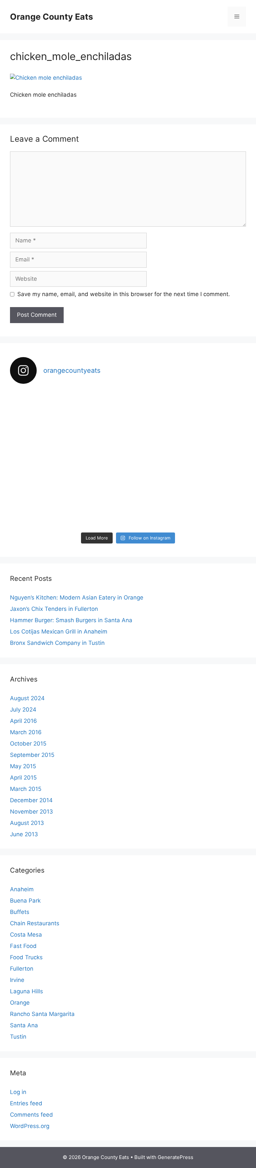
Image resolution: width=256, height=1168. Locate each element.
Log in (18, 1092)
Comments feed (31, 1114)
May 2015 (23, 766)
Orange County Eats (51, 17)
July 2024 (23, 709)
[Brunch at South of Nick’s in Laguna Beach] (208, 459)
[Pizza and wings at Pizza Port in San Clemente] (48, 459)
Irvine (17, 980)
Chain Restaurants (34, 923)
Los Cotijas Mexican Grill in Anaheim (58, 631)
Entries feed (26, 1103)
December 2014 (31, 800)
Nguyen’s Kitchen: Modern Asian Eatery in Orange (76, 597)
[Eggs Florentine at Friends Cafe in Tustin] (48, 413)
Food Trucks (26, 957)
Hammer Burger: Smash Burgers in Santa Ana (71, 620)
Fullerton (21, 968)
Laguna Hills (26, 991)
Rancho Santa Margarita (42, 1014)
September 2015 (32, 755)
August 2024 (27, 698)
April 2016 (23, 721)
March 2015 (25, 789)
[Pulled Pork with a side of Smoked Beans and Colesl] (128, 413)
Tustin (18, 1036)
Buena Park (25, 900)
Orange (20, 1002)
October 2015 (28, 743)
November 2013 (31, 811)
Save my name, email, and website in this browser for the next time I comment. (123, 294)
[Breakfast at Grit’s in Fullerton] (128, 505)
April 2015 (23, 777)
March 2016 (26, 732)
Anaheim (22, 889)
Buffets (19, 912)
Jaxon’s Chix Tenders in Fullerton (54, 609)
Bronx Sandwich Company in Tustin (57, 643)
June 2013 (24, 834)
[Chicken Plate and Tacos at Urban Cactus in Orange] (48, 505)
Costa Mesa (26, 934)
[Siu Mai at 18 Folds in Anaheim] (128, 459)
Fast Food (23, 946)
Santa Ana (24, 1025)
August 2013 (27, 823)
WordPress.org (29, 1126)
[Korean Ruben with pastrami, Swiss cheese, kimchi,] (208, 413)
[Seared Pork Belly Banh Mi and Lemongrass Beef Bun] (208, 505)
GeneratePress (175, 1157)
